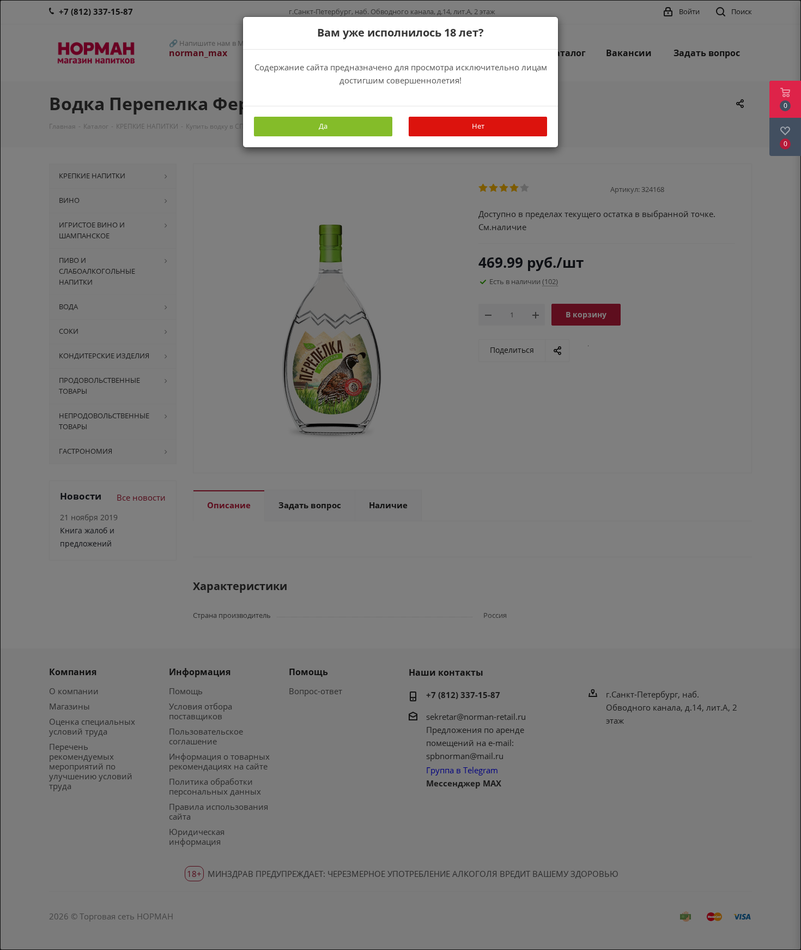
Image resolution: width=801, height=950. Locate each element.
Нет (478, 126)
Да (323, 126)
